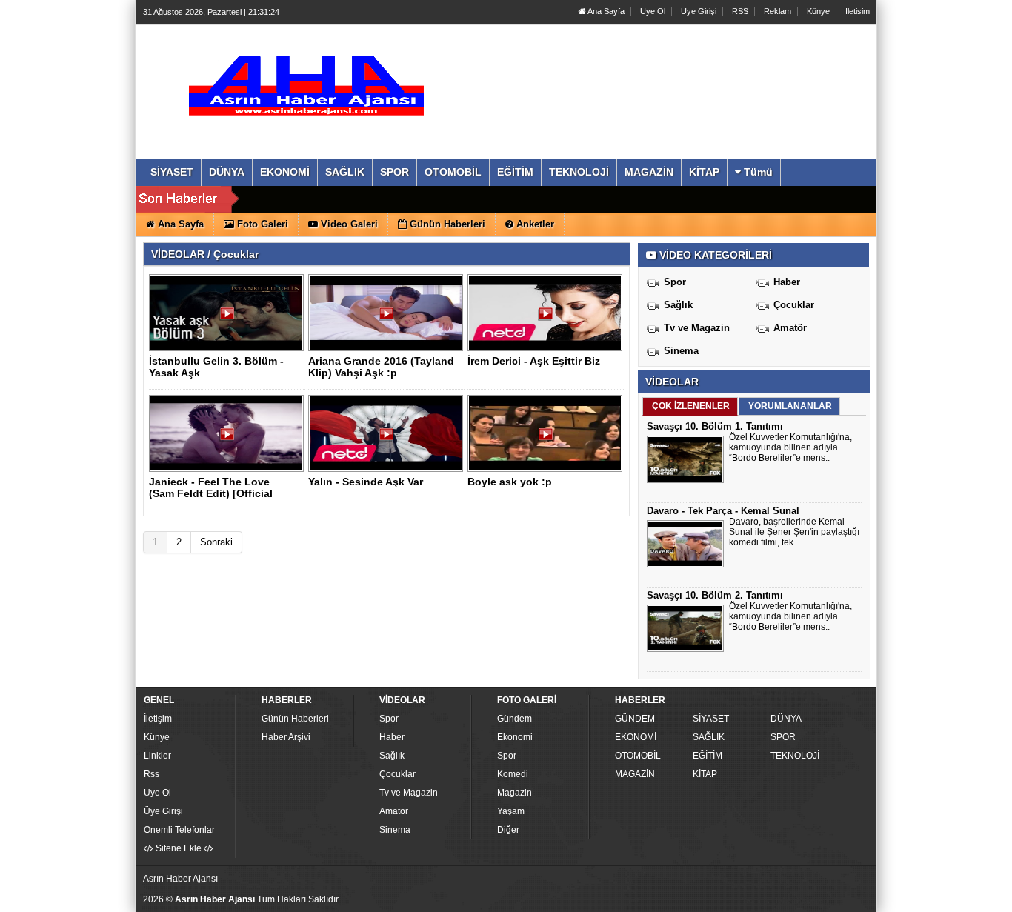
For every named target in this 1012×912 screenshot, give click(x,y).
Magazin (514, 793)
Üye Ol (652, 11)
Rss (151, 774)
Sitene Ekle (178, 848)
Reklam (777, 11)
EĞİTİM (707, 755)
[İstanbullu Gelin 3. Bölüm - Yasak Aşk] (229, 318)
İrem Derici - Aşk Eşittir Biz (533, 361)
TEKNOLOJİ (794, 755)
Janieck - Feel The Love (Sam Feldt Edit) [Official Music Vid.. (211, 493)
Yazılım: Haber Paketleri (785, 900)
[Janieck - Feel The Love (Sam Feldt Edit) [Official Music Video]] (229, 439)
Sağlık (678, 304)
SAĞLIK (709, 737)
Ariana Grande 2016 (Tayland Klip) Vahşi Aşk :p (381, 367)
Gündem (514, 718)
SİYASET (711, 718)
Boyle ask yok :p (509, 481)
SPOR (783, 737)
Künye (818, 11)
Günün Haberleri (295, 718)
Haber (786, 281)
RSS (740, 11)
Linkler (157, 755)
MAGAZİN (635, 774)
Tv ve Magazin (697, 327)
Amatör (790, 327)
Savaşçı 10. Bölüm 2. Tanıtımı (715, 595)
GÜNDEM (635, 718)
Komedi (512, 774)
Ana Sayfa (605, 11)
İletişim (158, 718)
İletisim (857, 11)
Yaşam (511, 811)
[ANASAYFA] (304, 76)
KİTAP (705, 774)
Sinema (681, 350)
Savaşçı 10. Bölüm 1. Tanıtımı (715, 426)
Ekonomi (515, 737)
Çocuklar (793, 304)
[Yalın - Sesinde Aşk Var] (388, 439)
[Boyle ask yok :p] (547, 439)
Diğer (508, 830)
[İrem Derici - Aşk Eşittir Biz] (547, 318)
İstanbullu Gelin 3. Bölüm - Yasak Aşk (216, 367)
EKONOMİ (635, 737)
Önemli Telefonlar (179, 830)
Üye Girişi (698, 11)
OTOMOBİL (638, 755)
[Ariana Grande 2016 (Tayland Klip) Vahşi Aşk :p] (388, 318)
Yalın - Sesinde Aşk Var (365, 481)
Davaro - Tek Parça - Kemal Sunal (723, 510)
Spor (675, 281)
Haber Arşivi (286, 737)
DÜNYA (786, 718)
